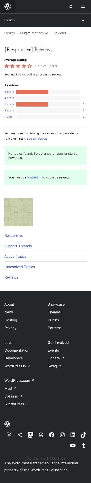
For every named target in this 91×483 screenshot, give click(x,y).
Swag (54, 366)
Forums (9, 20)
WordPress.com (19, 380)
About (9, 304)
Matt (10, 388)
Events (53, 350)
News (9, 312)
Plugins (53, 320)
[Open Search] (70, 6)
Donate (56, 358)
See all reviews (37, 138)
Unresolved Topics (19, 267)
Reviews (11, 277)
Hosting (10, 320)
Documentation (16, 350)
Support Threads (18, 246)
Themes (54, 312)
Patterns (55, 328)
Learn (8, 342)
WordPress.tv (17, 366)
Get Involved (58, 342)
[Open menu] (84, 6)
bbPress (13, 396)
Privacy (10, 328)
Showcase (56, 304)
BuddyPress (16, 404)
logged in (28, 74)
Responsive (39, 33)
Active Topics (15, 256)
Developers (13, 358)
